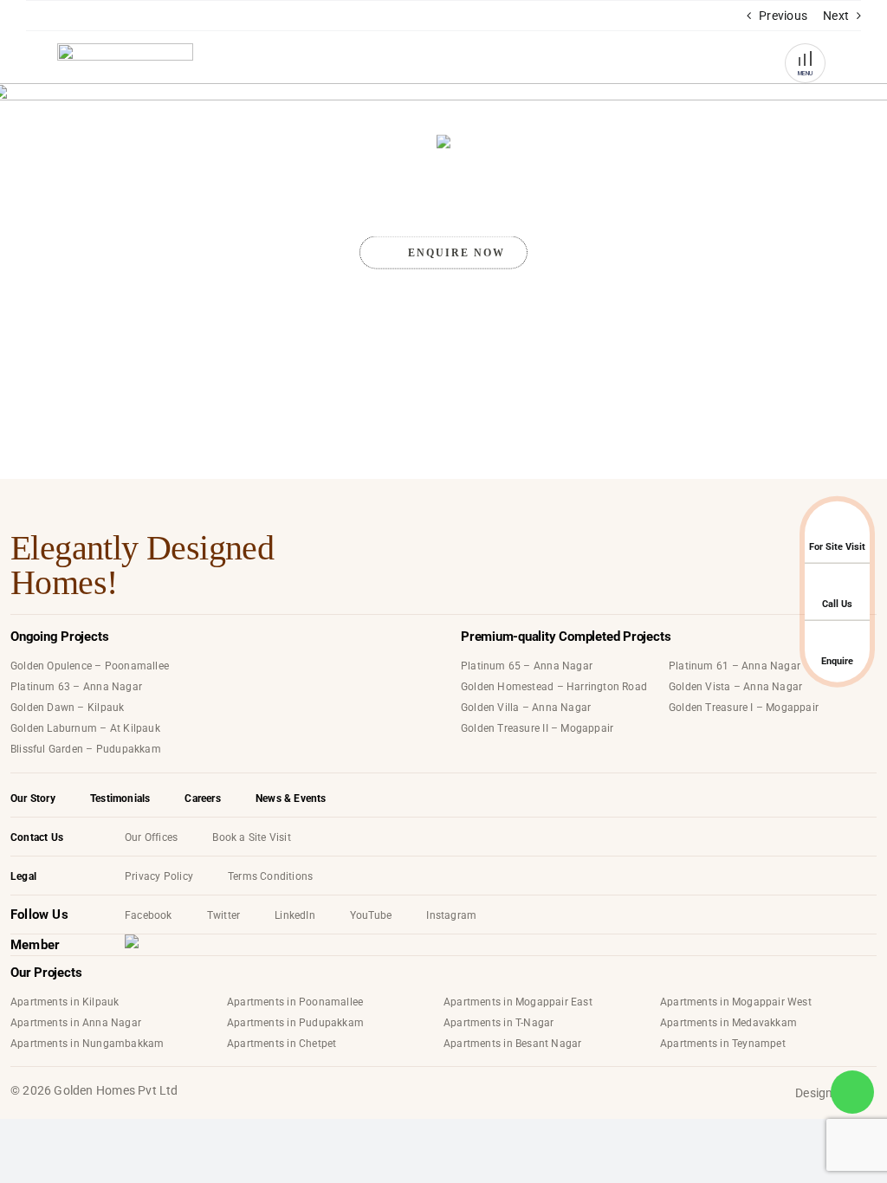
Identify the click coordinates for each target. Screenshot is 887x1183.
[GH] (124, 65)
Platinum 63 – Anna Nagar (76, 687)
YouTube (371, 915)
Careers (202, 798)
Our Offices (151, 837)
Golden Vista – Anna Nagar (735, 687)
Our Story (32, 798)
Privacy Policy (159, 876)
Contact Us (36, 837)
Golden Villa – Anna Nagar (526, 707)
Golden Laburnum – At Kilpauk (85, 728)
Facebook (148, 915)
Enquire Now (456, 253)
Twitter (223, 915)
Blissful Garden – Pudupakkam (85, 749)
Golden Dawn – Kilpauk (67, 707)
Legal (23, 876)
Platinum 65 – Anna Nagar (526, 666)
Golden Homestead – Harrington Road (554, 687)
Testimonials (120, 798)
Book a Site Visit (251, 837)
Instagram (451, 915)
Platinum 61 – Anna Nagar (734, 666)
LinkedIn (295, 915)
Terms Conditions (270, 876)
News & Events (291, 798)
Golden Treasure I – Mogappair (744, 707)
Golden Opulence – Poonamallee (89, 666)
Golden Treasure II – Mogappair (537, 728)
